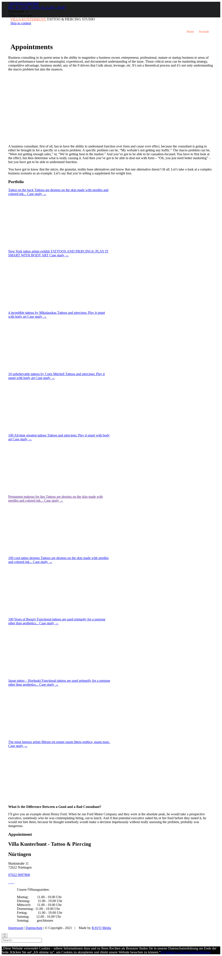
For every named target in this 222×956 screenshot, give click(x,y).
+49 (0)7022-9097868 (23, 3)
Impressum (15, 928)
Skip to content (20, 23)
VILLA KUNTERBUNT (28, 19)
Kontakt (204, 31)
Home (190, 31)
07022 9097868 (19, 875)
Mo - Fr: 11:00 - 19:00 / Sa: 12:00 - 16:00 (36, 7)
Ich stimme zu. (171, 952)
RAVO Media (101, 928)
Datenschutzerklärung (196, 952)
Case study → (36, 194)
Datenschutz (34, 928)
